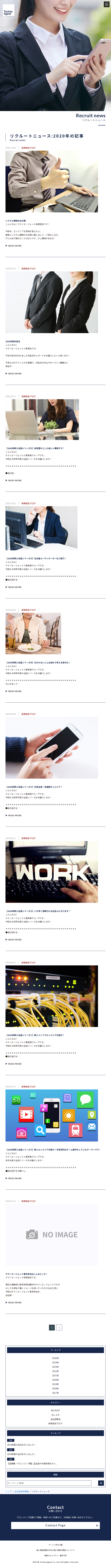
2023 (54, 1366)
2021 (54, 1375)
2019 (54, 1384)
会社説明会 (55, 1419)
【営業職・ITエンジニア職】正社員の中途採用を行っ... (32, 1463)
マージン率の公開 (55, 1544)
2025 (54, 1358)
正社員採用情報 (21, 1491)
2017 (54, 1392)
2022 (54, 1371)
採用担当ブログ (55, 1423)
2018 (54, 1388)
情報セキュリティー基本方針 (55, 1555)
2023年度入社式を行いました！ (21, 1444)
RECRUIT (55, 1410)
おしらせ (55, 1414)
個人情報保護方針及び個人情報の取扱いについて (55, 1550)
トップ (8, 1491)
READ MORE (15, 245)
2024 (54, 1362)
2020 (54, 1379)
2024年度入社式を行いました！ (21, 1454)
